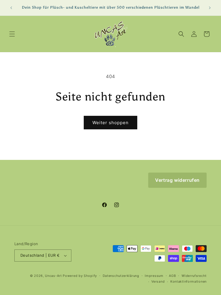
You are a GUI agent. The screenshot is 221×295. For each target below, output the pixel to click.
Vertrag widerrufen (177, 180)
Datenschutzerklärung (121, 276)
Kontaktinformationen (188, 281)
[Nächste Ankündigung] (209, 7)
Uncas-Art (53, 276)
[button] (12, 34)
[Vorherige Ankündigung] (11, 7)
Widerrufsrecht (194, 276)
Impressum (154, 276)
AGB (172, 276)
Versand (158, 281)
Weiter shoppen (110, 122)
